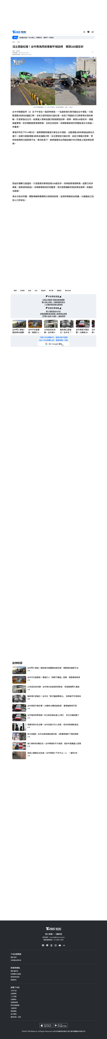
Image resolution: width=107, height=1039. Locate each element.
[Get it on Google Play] (61, 1025)
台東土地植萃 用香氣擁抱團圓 (53, 300)
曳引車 (51, 290)
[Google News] (64, 945)
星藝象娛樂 (14, 1002)
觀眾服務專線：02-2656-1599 (53, 940)
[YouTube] (60, 945)
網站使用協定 (15, 977)
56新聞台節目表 (16, 960)
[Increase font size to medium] (84, 32)
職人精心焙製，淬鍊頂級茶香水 (53, 302)
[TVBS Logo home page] (19, 32)
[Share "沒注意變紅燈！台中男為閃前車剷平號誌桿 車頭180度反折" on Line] (88, 32)
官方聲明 (14, 1014)
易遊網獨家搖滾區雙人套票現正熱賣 (53, 314)
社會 (18, 42)
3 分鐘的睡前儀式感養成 (54, 304)
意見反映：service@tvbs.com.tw (53, 937)
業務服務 (14, 1011)
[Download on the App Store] (46, 1025)
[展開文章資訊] (92, 52)
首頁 (13, 42)
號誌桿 (43, 290)
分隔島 (22, 290)
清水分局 (68, 290)
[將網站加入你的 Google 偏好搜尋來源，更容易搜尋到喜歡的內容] (53, 344)
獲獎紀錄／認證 (16, 1017)
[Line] (47, 945)
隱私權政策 (14, 971)
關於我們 (14, 957)
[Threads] (51, 945)
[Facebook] (43, 945)
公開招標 (14, 1008)
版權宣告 (14, 980)
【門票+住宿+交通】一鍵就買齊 (53, 316)
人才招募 (14, 996)
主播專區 (14, 999)
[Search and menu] (92, 32)
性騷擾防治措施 (16, 974)
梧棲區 (59, 290)
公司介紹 (14, 990)
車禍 (15, 290)
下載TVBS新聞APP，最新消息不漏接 (54, 337)
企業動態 (14, 993)
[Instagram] (56, 945)
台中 (36, 290)
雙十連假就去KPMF (53, 311)
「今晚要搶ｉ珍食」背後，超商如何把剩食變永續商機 (36, 37)
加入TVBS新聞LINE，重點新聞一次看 (53, 340)
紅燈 (29, 290)
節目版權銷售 (15, 1005)
